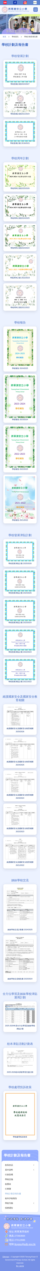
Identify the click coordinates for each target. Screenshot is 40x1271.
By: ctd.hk (20, 1266)
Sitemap (5, 1257)
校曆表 (8, 1184)
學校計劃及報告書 (13, 1193)
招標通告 (9, 1208)
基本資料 (9, 1170)
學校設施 (9, 1179)
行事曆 (8, 1189)
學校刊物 (9, 1203)
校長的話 (9, 1165)
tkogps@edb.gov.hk (25, 1244)
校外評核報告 (11, 1198)
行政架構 (9, 1174)
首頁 (4, 37)
